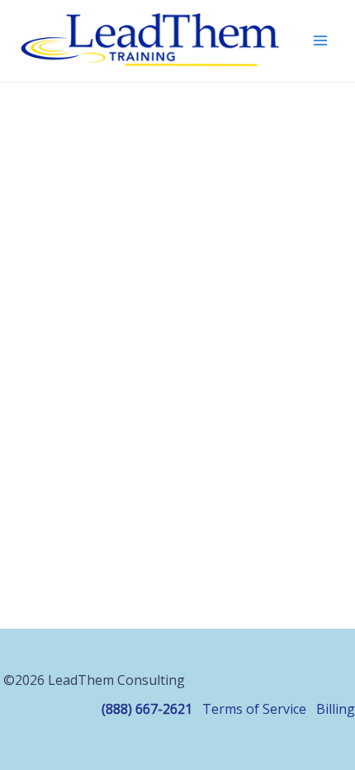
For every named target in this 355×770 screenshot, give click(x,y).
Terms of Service (254, 709)
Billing (335, 709)
